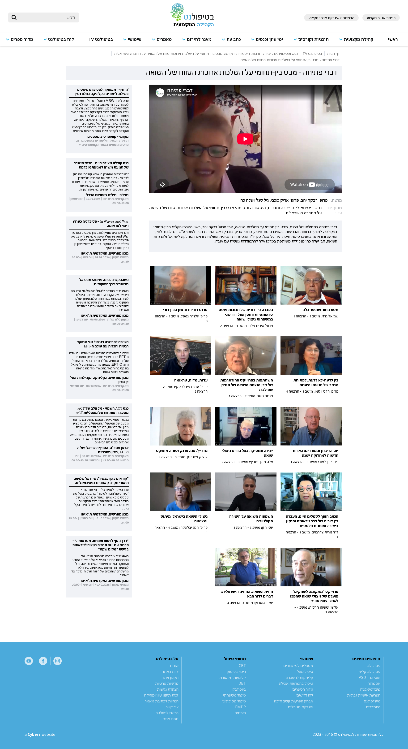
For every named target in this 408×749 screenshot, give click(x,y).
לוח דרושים (304, 695)
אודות (174, 665)
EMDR (240, 707)
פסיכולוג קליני (369, 671)
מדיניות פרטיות (166, 683)
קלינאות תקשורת (232, 677)
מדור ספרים (22, 39)
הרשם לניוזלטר (167, 712)
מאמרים (164, 39)
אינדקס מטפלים (300, 707)
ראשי (393, 39)
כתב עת (233, 39)
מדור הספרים (302, 689)
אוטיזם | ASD (369, 677)
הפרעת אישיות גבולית (363, 695)
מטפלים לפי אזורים (298, 665)
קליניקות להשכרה (299, 677)
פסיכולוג (373, 665)
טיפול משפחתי (234, 695)
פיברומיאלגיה (370, 689)
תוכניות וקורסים (313, 39)
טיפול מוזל (305, 671)
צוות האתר (170, 671)
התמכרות (373, 707)
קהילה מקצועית (358, 39)
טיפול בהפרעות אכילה (296, 683)
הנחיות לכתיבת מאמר (161, 701)
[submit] (14, 17)
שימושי (134, 39)
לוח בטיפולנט (61, 39)
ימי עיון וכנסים (269, 39)
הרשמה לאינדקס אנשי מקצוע (331, 17)
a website (40, 734)
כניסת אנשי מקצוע (381, 17)
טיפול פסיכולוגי (234, 701)
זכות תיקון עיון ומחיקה (161, 695)
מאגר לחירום (199, 39)
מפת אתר (170, 718)
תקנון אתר (170, 677)
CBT (242, 665)
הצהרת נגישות (167, 689)
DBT (242, 683)
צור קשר (172, 707)
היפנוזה (240, 712)
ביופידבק (239, 689)
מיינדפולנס (372, 701)
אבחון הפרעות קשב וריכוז (293, 701)
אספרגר (374, 683)
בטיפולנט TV (101, 39)
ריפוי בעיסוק (236, 671)
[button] (358, 41)
